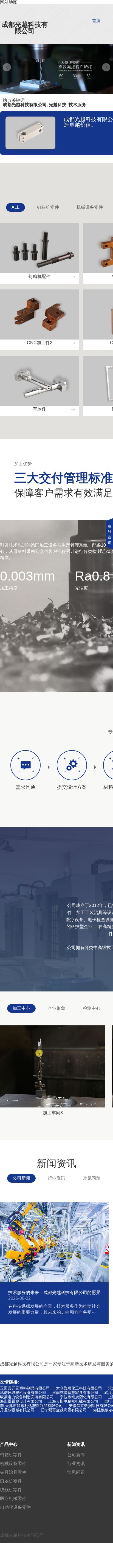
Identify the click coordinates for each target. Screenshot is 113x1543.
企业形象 (56, 1008)
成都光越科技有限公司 (25, 28)
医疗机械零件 (13, 1498)
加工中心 (21, 1008)
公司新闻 (21, 1178)
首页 (96, 20)
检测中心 (91, 1008)
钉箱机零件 (48, 207)
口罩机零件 (11, 1481)
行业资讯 (56, 1178)
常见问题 (91, 1178)
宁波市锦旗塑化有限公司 (81, 1397)
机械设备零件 (90, 207)
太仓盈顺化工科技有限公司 (79, 1388)
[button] (56, 83)
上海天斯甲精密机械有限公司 (73, 1401)
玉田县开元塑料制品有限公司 (25, 1388)
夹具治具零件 (13, 1472)
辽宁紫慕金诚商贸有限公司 (64, 1410)
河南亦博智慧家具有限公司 (75, 1392)
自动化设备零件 (15, 1507)
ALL (15, 207)
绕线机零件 (11, 1489)
